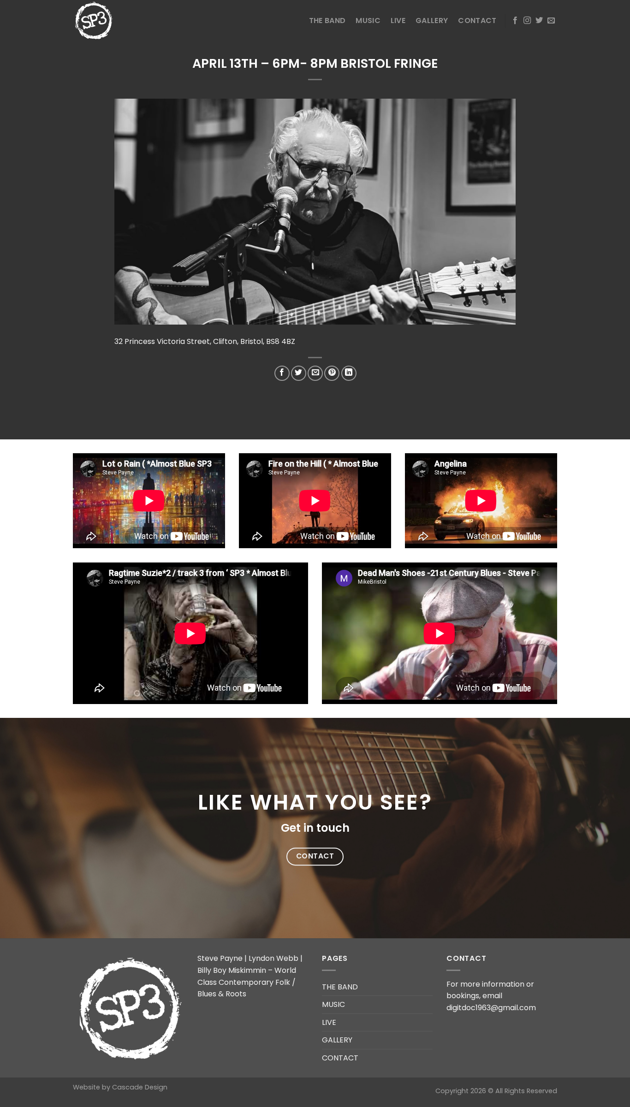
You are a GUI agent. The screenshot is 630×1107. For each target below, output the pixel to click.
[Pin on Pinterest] (331, 373)
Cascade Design (139, 1087)
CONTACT (477, 20)
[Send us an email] (551, 21)
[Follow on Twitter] (539, 21)
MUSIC (368, 20)
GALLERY (432, 20)
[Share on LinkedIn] (349, 373)
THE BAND (327, 20)
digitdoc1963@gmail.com (491, 1007)
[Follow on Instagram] (527, 21)
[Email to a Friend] (315, 373)
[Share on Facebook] (282, 373)
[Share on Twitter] (298, 373)
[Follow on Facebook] (515, 21)
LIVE (398, 20)
